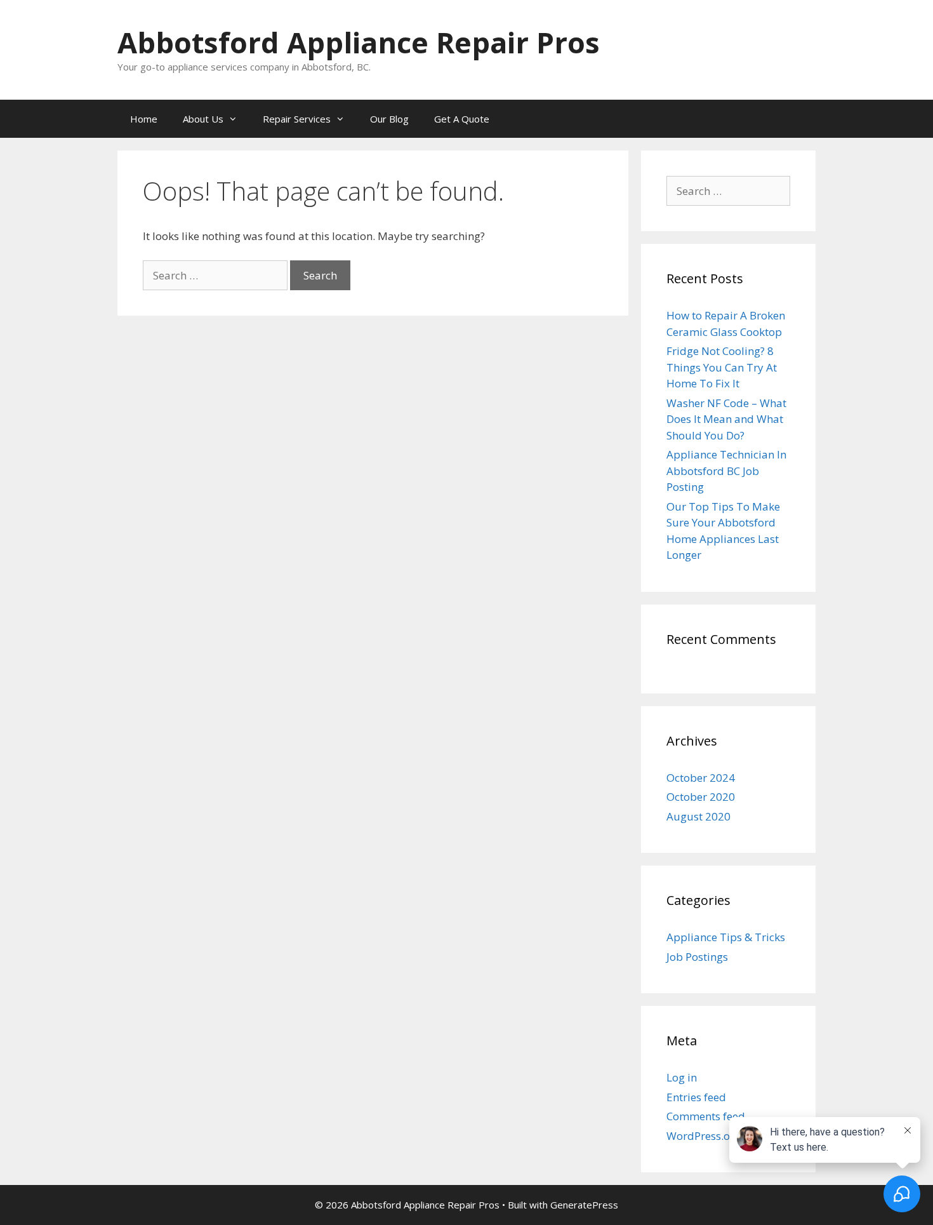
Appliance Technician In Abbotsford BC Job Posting (726, 470)
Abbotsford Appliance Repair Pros (358, 42)
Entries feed (696, 1097)
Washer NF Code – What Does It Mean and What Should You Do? (726, 419)
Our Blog (389, 118)
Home (143, 118)
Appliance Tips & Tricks (725, 937)
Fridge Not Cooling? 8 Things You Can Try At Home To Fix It (721, 367)
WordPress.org (703, 1135)
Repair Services (297, 118)
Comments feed (705, 1116)
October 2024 (700, 777)
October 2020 (700, 796)
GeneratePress (584, 1204)
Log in (681, 1077)
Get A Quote (461, 118)
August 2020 (698, 816)
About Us (203, 118)
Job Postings (697, 956)
